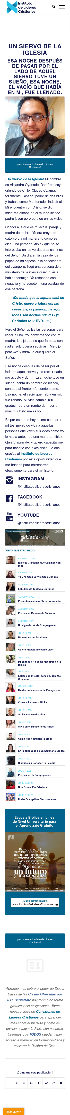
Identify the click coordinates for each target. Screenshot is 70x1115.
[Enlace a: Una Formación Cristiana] (10, 784)
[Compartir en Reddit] (53, 1083)
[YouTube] (9, 516)
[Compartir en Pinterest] (24, 1083)
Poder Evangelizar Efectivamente (37, 799)
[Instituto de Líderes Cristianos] (29, 7)
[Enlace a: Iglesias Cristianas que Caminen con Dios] (10, 560)
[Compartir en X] (16, 1083)
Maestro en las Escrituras (33, 637)
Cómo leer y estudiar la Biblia (35, 738)
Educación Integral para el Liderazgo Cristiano (39, 677)
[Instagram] (9, 480)
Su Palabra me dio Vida (31, 714)
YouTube (28, 515)
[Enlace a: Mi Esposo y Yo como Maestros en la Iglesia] (10, 659)
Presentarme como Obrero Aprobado (39, 601)
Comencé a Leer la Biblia (32, 702)
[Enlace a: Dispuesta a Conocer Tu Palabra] (10, 760)
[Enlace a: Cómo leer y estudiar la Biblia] (10, 736)
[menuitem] (52, 7)
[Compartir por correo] (61, 1083)
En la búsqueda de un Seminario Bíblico (41, 750)
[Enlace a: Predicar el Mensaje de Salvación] (10, 610)
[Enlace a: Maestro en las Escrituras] (10, 635)
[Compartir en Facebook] (9, 1083)
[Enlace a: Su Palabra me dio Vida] (10, 712)
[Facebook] (9, 498)
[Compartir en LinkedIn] (31, 1083)
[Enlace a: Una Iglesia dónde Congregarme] (10, 623)
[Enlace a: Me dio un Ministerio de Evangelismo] (10, 687)
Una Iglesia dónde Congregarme (37, 625)
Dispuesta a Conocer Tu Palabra (36, 763)
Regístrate (22, 1000)
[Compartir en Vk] (46, 1083)
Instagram (31, 478)
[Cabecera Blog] (35, 537)
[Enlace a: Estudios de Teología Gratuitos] (10, 586)
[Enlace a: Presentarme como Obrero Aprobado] (10, 598)
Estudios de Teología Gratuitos (36, 589)
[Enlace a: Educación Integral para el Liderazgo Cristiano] (10, 673)
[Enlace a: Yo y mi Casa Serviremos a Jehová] (10, 574)
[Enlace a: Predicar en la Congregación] (10, 772)
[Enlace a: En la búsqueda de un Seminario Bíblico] (10, 748)
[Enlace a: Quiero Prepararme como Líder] (10, 647)
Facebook (30, 497)
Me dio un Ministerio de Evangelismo (39, 690)
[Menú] (60, 7)
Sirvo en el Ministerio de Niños (36, 726)
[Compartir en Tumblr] (38, 1083)
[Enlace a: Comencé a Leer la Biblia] (10, 700)
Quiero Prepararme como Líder (36, 649)
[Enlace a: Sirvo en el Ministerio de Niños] (10, 724)
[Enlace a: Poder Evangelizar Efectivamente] (10, 797)
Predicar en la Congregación (34, 775)
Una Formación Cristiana (32, 787)
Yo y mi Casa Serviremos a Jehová (38, 576)
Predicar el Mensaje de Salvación (37, 613)
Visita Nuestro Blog (20, 550)
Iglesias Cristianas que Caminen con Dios (39, 564)
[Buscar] (52, 7)
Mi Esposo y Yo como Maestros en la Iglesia (39, 663)
